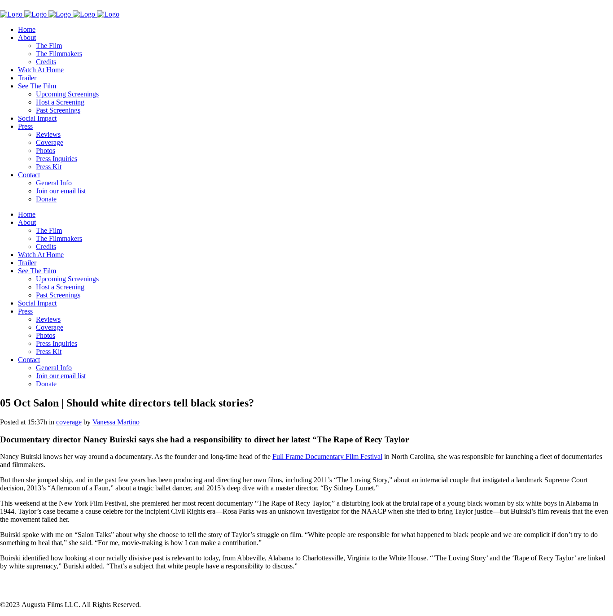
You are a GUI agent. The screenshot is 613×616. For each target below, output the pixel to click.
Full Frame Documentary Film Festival (327, 456)
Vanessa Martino (116, 422)
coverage (69, 422)
